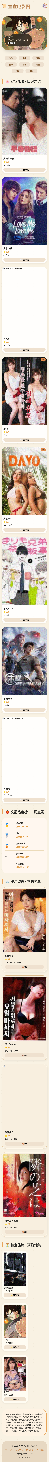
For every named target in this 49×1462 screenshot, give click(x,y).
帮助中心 (19, 1450)
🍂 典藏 (24, 967)
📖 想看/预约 (24, 170)
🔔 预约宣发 (15, 1295)
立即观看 (11, 43)
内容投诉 (40, 1450)
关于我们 (8, 1450)
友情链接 (29, 1450)
